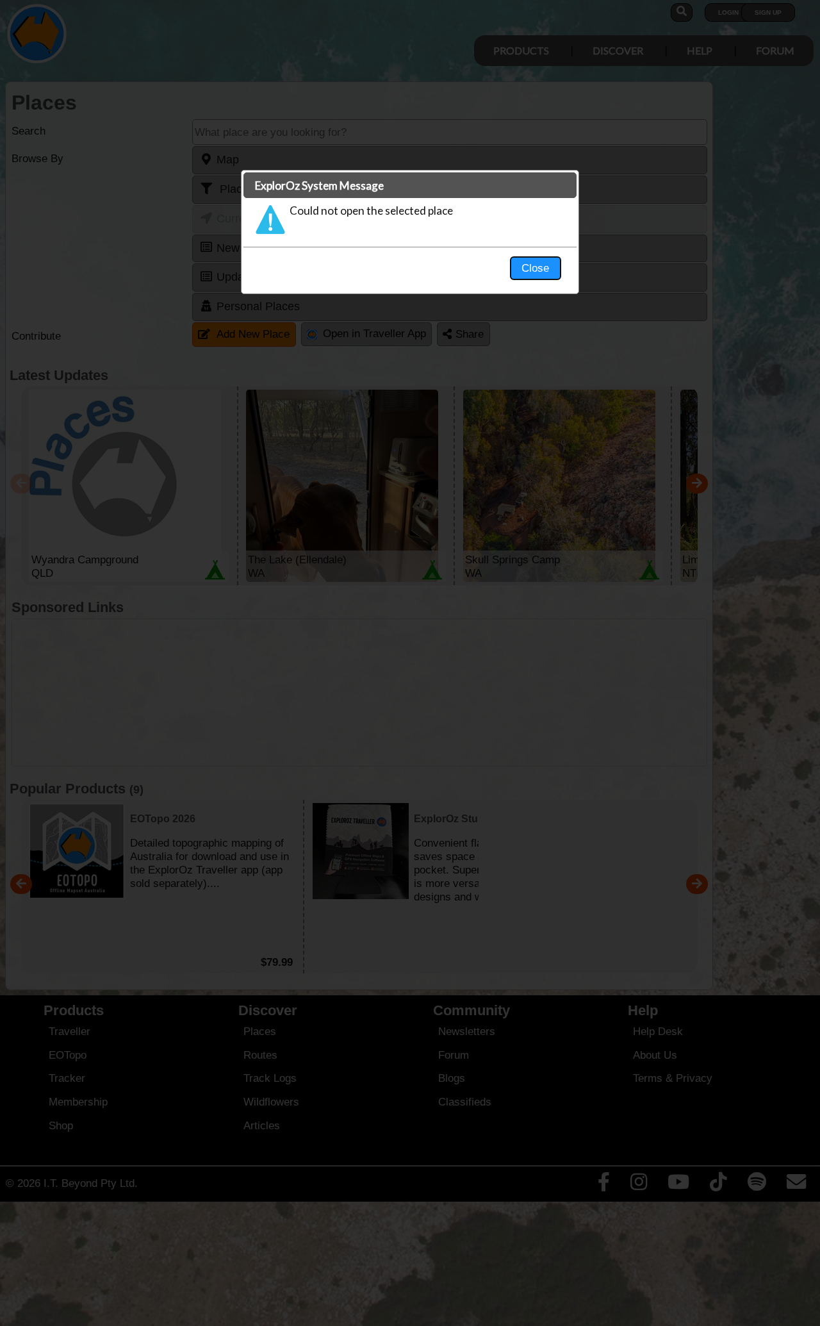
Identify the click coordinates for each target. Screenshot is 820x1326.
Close (535, 267)
